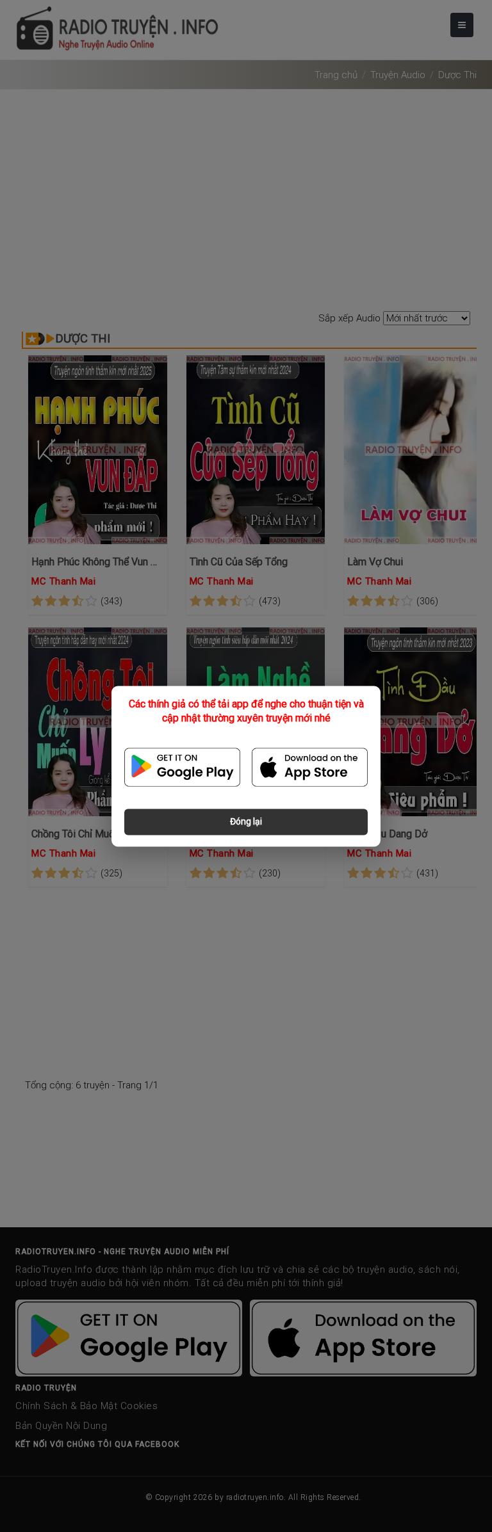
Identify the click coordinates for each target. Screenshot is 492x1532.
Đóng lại (246, 821)
